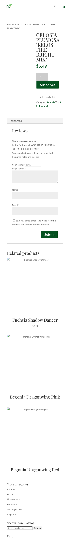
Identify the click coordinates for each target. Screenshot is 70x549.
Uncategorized (14, 509)
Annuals (18, 24)
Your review (19, 168)
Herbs (10, 494)
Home (10, 24)
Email (15, 205)
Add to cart (47, 85)
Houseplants (13, 499)
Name (16, 189)
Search (37, 528)
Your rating (18, 164)
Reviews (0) (16, 120)
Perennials (12, 504)
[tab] (35, 121)
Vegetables (12, 514)
